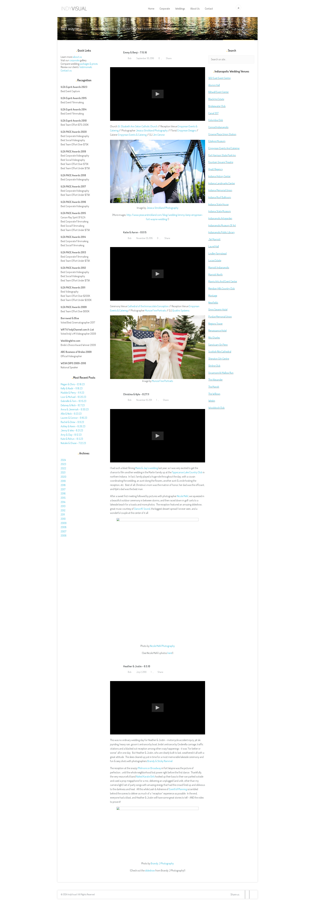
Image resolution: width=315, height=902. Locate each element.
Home (225, 29)
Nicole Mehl (182, 496)
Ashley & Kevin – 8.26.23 (73, 426)
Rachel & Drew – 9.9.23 (72, 422)
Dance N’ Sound (142, 508)
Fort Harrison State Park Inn (222, 155)
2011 (63, 514)
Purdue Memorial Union (220, 316)
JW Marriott (214, 239)
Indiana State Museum (219, 211)
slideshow (150, 870)
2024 (63, 460)
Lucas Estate (214, 260)
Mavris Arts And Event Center (222, 281)
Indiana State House (218, 204)
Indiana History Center (219, 176)
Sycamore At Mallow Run (220, 372)
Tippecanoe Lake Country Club (187, 472)
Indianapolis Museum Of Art (222, 225)
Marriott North (215, 274)
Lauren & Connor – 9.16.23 (74, 417)
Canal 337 (213, 113)
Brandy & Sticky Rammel (159, 761)
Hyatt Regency (215, 169)
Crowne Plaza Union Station (222, 134)
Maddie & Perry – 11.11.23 (72, 392)
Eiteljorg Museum (216, 141)
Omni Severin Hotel (217, 309)
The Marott (213, 386)
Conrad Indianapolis (218, 127)
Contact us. (66, 70)
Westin (211, 400)
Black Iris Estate (216, 99)
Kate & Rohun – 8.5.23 (72, 438)
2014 (63, 502)
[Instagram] (251, 894)
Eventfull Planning (178, 789)
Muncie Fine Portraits (155, 310)
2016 (63, 493)
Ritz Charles (214, 337)
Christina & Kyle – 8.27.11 (136, 394)
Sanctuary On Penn (218, 344)
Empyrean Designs (186, 130)
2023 (63, 464)
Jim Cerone (159, 134)
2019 (63, 481)
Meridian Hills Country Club (221, 288)
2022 (63, 468)
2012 (63, 510)
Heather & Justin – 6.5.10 (136, 666)
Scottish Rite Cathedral (219, 351)
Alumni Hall (214, 85)
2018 (63, 485)
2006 (63, 535)
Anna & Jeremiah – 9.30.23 (75, 409)
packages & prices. (89, 63)
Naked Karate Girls (145, 776)
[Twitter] (243, 894)
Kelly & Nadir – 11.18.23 (72, 388)
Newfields (213, 302)
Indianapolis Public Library (221, 232)
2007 (63, 531)
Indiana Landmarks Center (221, 183)
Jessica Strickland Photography (152, 130)
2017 (63, 489)
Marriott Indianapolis (218, 267)
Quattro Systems (180, 310)
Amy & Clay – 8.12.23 (71, 434)
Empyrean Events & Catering (132, 134)
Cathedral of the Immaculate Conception (148, 306)
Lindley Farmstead (217, 253)
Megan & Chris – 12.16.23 (73, 384)
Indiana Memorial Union (220, 190)
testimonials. (86, 67)
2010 (63, 518)
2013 (63, 506)
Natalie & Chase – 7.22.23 (73, 443)
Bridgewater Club (217, 106)
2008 (63, 527)
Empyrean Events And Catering (223, 148)
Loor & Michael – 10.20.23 (73, 397)
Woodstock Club (216, 407)
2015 (63, 497)
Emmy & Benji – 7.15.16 (135, 52)
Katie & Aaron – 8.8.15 (135, 232)
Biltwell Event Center (218, 92)
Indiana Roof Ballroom (219, 197)
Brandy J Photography (162, 863)
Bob (129, 58)
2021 (63, 472)
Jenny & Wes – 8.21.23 (72, 430)
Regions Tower (215, 323)
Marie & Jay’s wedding (146, 468)
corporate (74, 60)
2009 (63, 523)
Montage (212, 295)
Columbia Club (215, 120)
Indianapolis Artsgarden (220, 218)
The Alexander (215, 379)
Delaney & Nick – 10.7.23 (73, 405)
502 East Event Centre (219, 78)
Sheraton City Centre (218, 358)
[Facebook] (247, 894)
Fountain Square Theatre (220, 162)
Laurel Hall (213, 246)
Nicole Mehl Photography (162, 646)
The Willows (214, 393)
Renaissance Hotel (217, 330)
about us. (77, 56)
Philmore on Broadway (149, 768)
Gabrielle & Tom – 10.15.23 (73, 401)
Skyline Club (214, 365)
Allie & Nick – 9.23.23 (71, 413)
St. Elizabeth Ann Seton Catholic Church (138, 126)
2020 (63, 476)
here (170, 653)
